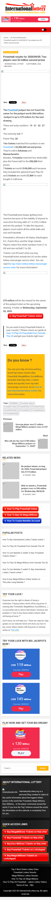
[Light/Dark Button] (44, 30)
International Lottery (14, 64)
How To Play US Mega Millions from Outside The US (25, 562)
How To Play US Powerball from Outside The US (23, 546)
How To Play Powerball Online (22, 509)
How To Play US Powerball (14, 882)
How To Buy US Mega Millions (22, 515)
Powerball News (24, 407)
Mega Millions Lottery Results (25, 875)
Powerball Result (38, 407)
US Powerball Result (11, 414)
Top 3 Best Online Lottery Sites (24, 869)
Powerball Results (10, 410)
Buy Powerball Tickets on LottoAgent (26, 849)
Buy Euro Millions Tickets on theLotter (26, 843)
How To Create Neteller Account (23, 520)
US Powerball (23, 410)
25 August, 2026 (29, 494)
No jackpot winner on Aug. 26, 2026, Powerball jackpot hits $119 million (10, 470)
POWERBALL (14, 403)
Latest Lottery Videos (37, 882)
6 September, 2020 (33, 64)
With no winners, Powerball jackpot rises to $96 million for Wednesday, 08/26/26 (10, 490)
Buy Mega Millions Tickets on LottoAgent (20, 857)
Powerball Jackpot (27, 403)
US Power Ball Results (10, 52)
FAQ (31, 885)
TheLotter (15, 630)
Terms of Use (22, 885)
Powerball (8, 147)
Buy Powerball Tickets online (27, 316)
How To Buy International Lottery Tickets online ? (23, 539)
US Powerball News (37, 410)
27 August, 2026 (29, 475)
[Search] (49, 29)
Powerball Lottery (10, 407)
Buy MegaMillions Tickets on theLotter (27, 831)
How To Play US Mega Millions (25, 879)
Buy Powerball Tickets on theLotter (25, 837)
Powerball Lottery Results (25, 872)
